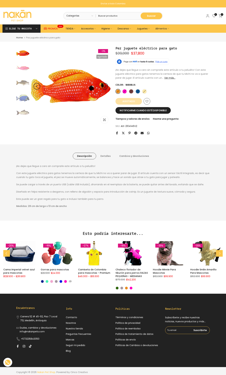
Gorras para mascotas (55, 269)
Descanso (123, 28)
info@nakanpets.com (32, 331)
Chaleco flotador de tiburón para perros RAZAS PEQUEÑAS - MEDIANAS (131, 273)
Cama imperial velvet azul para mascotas (19, 271)
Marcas (70, 339)
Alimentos (161, 28)
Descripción (84, 156)
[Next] (104, 86)
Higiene (105, 28)
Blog (68, 351)
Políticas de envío (125, 339)
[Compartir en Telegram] (135, 133)
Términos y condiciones (129, 317)
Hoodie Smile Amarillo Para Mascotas (203, 271)
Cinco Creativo (79, 372)
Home (19, 38)
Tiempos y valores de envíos (132, 118)
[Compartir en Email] (142, 133)
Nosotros (71, 323)
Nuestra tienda (74, 328)
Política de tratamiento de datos (134, 334)
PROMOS (55, 28)
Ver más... (169, 77)
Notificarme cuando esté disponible (143, 110)
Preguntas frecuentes (78, 334)
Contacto (71, 317)
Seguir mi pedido (75, 345)
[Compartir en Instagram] (24, 346)
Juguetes (142, 28)
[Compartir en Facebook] (116, 133)
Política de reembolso (128, 328)
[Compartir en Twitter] (123, 133)
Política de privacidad (127, 323)
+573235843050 (30, 338)
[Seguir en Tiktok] (30, 346)
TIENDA (69, 28)
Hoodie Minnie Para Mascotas (164, 271)
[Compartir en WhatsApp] (148, 133)
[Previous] (37, 86)
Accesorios (87, 28)
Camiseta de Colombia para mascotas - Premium (94, 271)
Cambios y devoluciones (134, 156)
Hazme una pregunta (166, 118)
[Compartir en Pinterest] (129, 133)
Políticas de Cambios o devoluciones (136, 345)
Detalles (105, 156)
